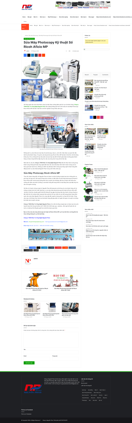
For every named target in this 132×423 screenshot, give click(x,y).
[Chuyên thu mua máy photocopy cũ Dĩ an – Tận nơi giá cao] (89, 107)
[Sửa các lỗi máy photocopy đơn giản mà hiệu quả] (70, 307)
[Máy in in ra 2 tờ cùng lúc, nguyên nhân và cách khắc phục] (89, 191)
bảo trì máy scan (97, 392)
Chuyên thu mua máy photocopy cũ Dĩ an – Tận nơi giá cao (100, 107)
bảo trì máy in (102, 390)
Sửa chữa (95, 400)
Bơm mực (42, 17)
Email (25, 356)
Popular (95, 74)
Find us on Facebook (26, 414)
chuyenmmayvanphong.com (36, 221)
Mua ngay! (91, 17)
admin (27, 51)
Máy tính (99, 397)
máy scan (93, 397)
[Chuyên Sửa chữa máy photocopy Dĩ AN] (89, 96)
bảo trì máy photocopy (87, 392)
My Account (84, 383)
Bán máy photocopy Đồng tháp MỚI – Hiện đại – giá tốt (101, 82)
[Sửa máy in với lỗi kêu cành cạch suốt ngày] (89, 184)
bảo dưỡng (90, 390)
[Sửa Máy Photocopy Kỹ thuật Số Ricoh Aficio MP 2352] (51, 307)
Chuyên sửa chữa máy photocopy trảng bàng (96, 101)
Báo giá (29, 17)
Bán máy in (83, 17)
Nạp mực (105, 397)
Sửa (90, 400)
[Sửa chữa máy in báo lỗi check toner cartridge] (89, 178)
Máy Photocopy (52, 17)
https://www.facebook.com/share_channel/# (119, 25)
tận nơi (100, 400)
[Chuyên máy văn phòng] (27, 7)
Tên (25, 349)
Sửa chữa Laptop (63, 17)
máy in (106, 395)
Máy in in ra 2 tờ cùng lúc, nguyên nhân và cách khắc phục (101, 191)
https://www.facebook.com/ (103, 17)
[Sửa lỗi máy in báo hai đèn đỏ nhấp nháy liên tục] (89, 199)
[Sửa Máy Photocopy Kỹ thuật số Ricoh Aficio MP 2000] (32, 307)
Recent (87, 74)
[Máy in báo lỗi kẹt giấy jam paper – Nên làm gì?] (89, 171)
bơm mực (84, 390)
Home (24, 17)
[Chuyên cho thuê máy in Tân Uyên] (89, 90)
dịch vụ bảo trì (94, 395)
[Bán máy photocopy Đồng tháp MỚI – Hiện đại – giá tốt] (89, 82)
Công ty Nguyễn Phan (48, 420)
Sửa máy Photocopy (33, 35)
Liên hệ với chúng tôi (86, 385)
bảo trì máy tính (85, 395)
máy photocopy (85, 397)
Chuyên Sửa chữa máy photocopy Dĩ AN (89, 152)
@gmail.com (64, 221)
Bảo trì (35, 17)
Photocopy (84, 400)
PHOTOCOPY (64, 420)
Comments (105, 74)
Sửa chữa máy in (74, 17)
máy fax (100, 395)
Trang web (54, 356)
